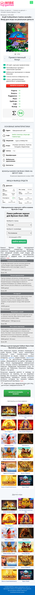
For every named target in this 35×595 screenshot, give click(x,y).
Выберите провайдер (14, 229)
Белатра (20, 134)
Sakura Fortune (8, 445)
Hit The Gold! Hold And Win (25, 417)
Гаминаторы (16, 137)
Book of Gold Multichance (8, 487)
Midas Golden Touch (9, 459)
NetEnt (14, 134)
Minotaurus (25, 445)
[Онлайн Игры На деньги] (7, 6)
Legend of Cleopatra (9, 473)
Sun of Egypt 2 (9, 431)
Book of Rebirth (25, 473)
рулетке (11, 358)
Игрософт (26, 134)
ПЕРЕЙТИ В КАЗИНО (17, 85)
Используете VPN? (15, 237)
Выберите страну (12, 221)
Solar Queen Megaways (25, 431)
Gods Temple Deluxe (9, 418)
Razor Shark (25, 487)
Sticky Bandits (25, 459)
